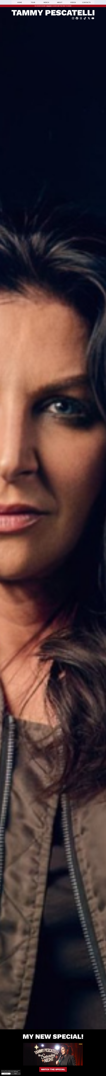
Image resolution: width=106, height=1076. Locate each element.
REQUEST (49, 6)
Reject (15, 1073)
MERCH (46, 2)
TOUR (33, 2)
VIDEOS (73, 2)
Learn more (16, 1071)
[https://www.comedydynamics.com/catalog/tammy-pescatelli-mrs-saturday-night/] (53, 1054)
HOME (19, 2)
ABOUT (59, 2)
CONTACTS (86, 2)
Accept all (6, 1073)
